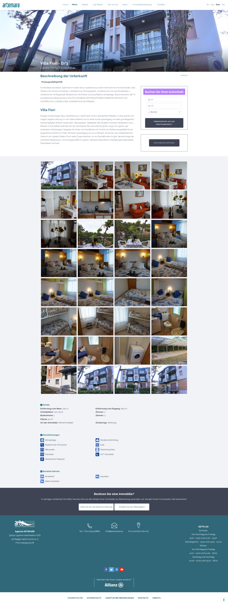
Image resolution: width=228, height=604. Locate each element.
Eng (212, 4)
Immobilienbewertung (142, 4)
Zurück (184, 75)
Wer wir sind (113, 4)
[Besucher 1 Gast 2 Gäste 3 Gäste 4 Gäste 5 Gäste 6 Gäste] (164, 112)
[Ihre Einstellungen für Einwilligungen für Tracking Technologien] (224, 600)
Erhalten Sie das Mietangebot (132, 507)
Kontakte (161, 4)
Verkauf (85, 4)
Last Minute (98, 4)
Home (65, 4)
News (125, 4)
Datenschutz (94, 598)
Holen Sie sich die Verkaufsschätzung (96, 507)
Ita (208, 4)
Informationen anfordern (164, 143)
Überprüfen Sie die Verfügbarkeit (164, 122)
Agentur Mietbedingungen (119, 598)
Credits (156, 598)
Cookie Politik (75, 598)
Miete (74, 4)
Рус (223, 4)
